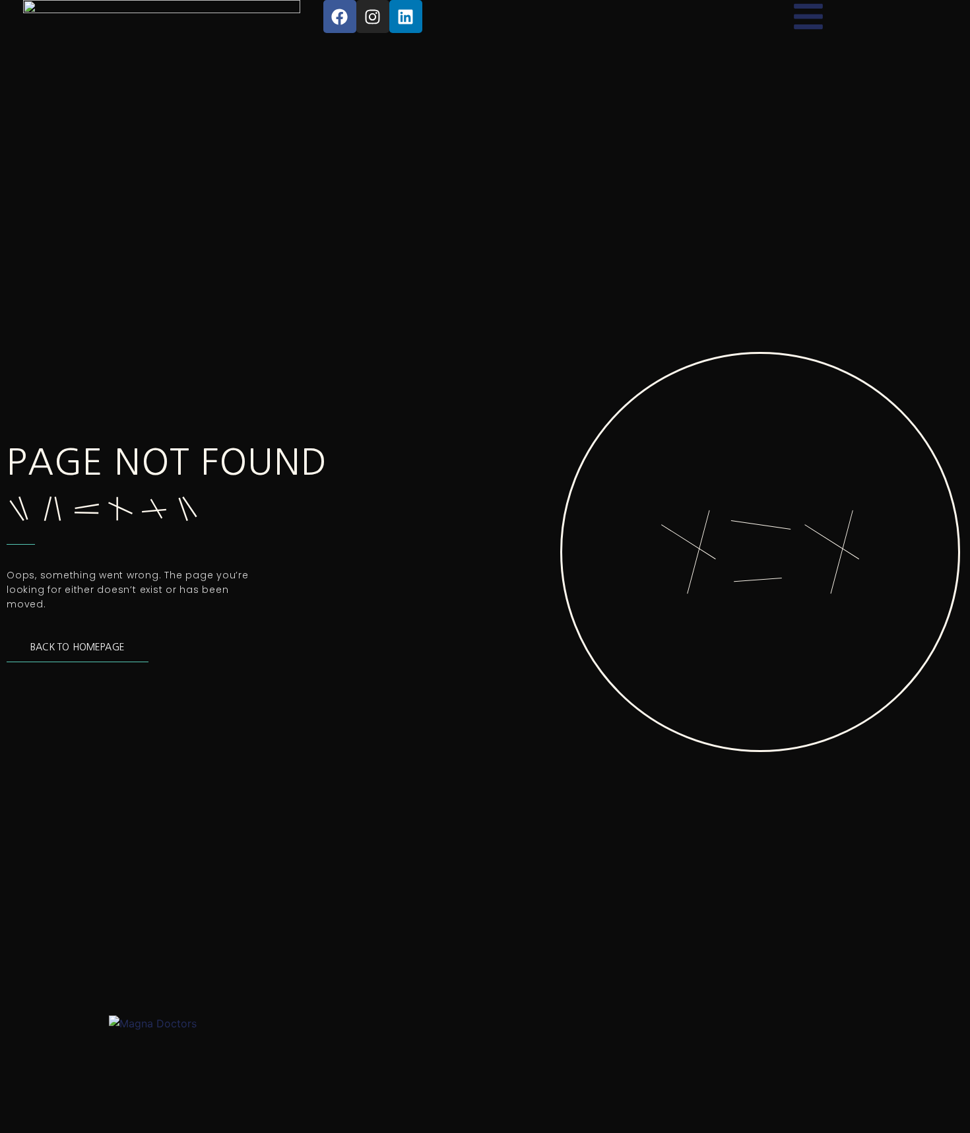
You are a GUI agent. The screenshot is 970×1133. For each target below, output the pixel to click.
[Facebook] (339, 16)
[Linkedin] (405, 16)
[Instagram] (372, 16)
